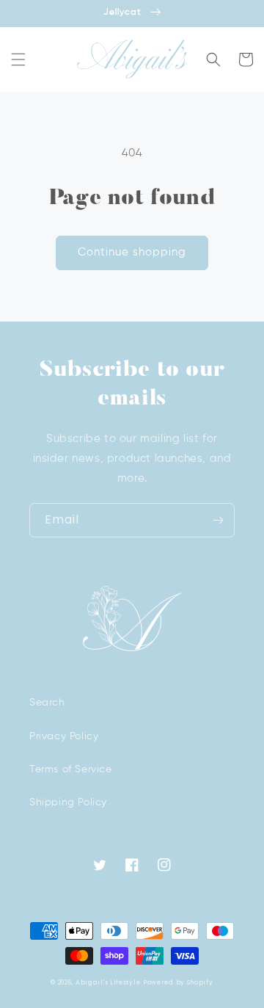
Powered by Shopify (178, 982)
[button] (18, 59)
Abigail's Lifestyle (108, 982)
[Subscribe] (218, 520)
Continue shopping (132, 252)
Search (47, 702)
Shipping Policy (68, 802)
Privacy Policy (63, 736)
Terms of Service (70, 769)
